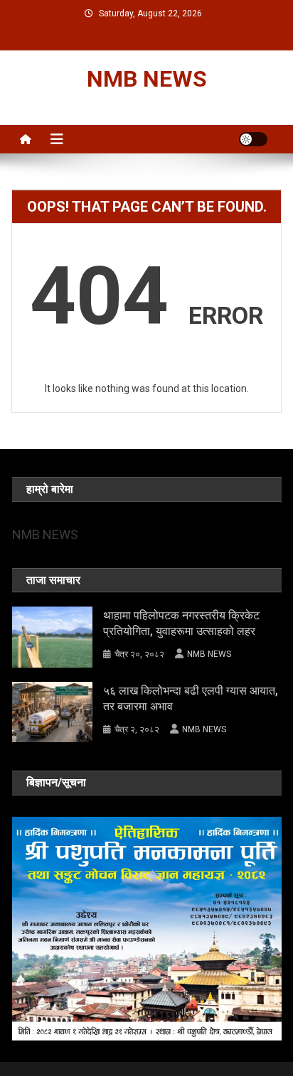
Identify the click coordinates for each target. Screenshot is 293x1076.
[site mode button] (253, 139)
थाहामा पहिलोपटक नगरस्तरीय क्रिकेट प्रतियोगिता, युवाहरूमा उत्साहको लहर (181, 623)
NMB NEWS (147, 78)
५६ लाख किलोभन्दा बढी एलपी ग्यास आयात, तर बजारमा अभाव (190, 698)
